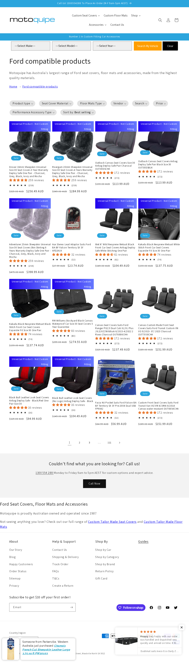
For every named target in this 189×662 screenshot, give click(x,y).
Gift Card (101, 578)
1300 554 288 (45, 473)
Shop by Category (107, 557)
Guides (143, 541)
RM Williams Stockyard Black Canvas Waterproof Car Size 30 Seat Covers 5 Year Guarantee (72, 324)
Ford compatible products (40, 86)
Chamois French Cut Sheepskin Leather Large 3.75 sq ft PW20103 (46, 649)
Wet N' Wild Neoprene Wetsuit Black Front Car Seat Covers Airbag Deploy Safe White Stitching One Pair (115, 247)
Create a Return (62, 586)
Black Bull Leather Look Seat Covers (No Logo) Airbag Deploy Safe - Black (72, 400)
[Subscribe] (71, 607)
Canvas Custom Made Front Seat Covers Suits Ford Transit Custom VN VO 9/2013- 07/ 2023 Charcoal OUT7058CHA (158, 330)
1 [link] (69, 442)
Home (13, 86)
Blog (12, 557)
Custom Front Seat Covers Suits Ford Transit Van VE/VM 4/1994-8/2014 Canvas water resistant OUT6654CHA (158, 405)
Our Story (15, 550)
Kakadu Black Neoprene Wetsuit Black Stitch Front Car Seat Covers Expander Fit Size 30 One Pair (30, 327)
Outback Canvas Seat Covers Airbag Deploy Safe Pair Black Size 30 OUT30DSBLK (158, 164)
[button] (160, 20)
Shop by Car (103, 550)
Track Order (60, 564)
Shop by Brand (105, 564)
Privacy (14, 586)
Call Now (94, 483)
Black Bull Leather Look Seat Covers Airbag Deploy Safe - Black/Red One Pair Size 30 (29, 400)
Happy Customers (21, 564)
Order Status (17, 571)
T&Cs (55, 578)
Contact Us (59, 550)
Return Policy (104, 571)
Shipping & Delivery (65, 557)
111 (109, 442)
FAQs (55, 571)
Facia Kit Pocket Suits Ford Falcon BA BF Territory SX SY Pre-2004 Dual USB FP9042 (115, 405)
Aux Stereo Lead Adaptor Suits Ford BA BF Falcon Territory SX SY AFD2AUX (71, 247)
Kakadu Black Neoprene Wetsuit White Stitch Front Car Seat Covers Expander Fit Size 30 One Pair (159, 247)
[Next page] (119, 443)
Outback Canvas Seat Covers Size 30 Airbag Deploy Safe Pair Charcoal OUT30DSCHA (115, 166)
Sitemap (14, 578)
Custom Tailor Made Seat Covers (112, 521)
